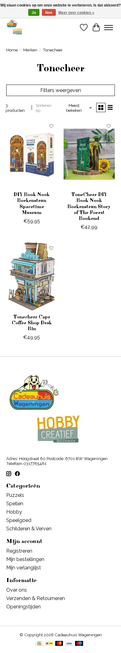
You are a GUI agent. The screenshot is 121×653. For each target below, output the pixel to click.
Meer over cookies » (76, 13)
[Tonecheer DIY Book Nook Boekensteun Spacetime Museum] (31, 154)
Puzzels (15, 495)
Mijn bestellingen (25, 559)
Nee (48, 13)
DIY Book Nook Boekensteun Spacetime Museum (32, 203)
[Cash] (39, 644)
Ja (34, 13)
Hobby (14, 512)
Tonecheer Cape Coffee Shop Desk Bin (32, 323)
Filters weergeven (60, 90)
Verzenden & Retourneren (35, 598)
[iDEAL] (49, 644)
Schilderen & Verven (29, 529)
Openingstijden (23, 607)
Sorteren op (44, 108)
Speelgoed (18, 520)
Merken (30, 49)
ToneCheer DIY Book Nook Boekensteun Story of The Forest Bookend (89, 206)
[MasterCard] (59, 644)
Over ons (16, 590)
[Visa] (69, 644)
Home (12, 49)
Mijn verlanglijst (23, 568)
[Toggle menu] (108, 27)
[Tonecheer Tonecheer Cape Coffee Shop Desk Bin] (31, 276)
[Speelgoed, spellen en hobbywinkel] (14, 27)
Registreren (19, 551)
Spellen (14, 503)
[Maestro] (79, 644)
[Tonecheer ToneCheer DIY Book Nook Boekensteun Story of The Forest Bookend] (89, 154)
